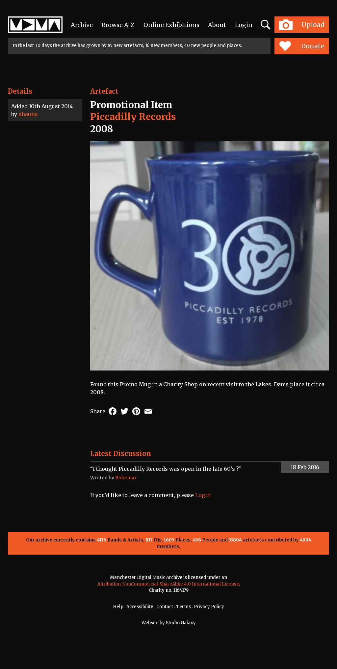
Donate (312, 46)
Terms (183, 606)
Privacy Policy (209, 606)
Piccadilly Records (133, 117)
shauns (28, 114)
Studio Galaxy (181, 623)
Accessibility (139, 606)
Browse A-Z (118, 25)
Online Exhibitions (171, 25)
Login (243, 25)
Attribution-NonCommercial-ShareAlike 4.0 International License (168, 584)
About (217, 25)
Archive (82, 25)
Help (118, 606)
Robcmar (126, 478)
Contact (164, 606)
